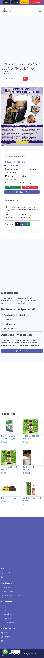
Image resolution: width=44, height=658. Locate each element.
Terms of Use (8, 587)
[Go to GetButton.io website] (5, 655)
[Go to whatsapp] (5, 651)
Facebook (6, 632)
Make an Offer (23, 192)
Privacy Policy (8, 591)
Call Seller (13, 187)
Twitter (5, 641)
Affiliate (7, 2)
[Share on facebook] (17, 224)
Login (16, 2)
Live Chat (6, 573)
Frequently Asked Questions (13, 595)
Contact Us (7, 618)
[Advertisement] (22, 40)
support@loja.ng (9, 577)
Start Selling (37, 2)
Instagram (6, 636)
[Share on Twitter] (22, 224)
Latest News (7, 614)
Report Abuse (31, 187)
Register (25, 2)
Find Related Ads (9, 622)
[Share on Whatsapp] (27, 224)
